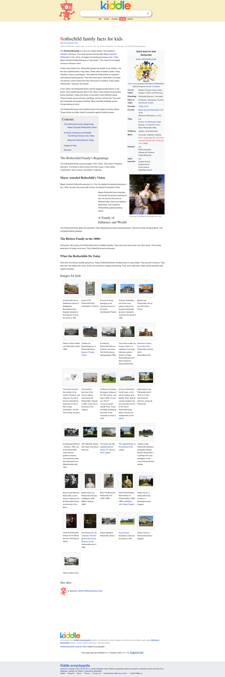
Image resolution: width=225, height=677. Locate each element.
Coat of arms (132, 83)
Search (148, 13)
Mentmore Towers (144, 343)
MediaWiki (97, 671)
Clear (143, 13)
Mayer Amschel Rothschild (148, 110)
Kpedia (122, 19)
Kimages (115, 19)
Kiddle (62, 673)
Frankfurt (64, 54)
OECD (121, 418)
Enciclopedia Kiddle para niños (115, 673)
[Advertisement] (112, 28)
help (145, 143)
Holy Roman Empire (145, 102)
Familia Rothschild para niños (90, 590)
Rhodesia (72, 395)
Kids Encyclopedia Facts (69, 43)
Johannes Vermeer (88, 535)
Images (106, 19)
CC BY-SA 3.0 (85, 668)
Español (130, 19)
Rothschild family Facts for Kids (73, 646)
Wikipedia (64, 671)
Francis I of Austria (153, 86)
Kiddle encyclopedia (82, 640)
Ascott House (124, 532)
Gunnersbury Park (126, 446)
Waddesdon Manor (70, 303)
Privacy (87, 673)
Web (100, 19)
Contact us (97, 673)
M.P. (110, 495)
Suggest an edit (136, 652)
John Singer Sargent (126, 504)
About (79, 673)
